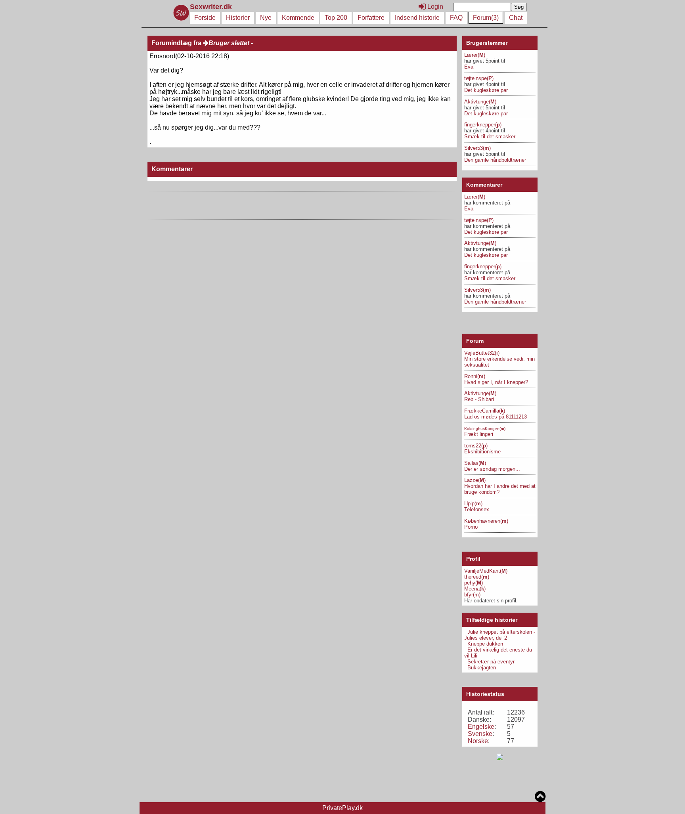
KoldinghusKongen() (484, 428)
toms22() (476, 446)
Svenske (480, 733)
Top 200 (336, 17)
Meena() (475, 589)
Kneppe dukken (485, 644)
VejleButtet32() (481, 353)
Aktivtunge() (480, 102)
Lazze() (475, 480)
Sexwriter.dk (212, 7)
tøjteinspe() (479, 78)
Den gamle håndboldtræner (495, 160)
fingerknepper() (482, 125)
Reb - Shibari (479, 399)
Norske (478, 741)
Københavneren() (486, 521)
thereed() (476, 577)
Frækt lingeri (478, 434)
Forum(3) (486, 17)
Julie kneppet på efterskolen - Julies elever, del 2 (499, 635)
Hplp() (473, 503)
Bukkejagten (481, 668)
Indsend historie (417, 17)
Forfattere (371, 17)
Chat (515, 17)
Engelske (481, 726)
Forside (205, 17)
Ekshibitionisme (482, 452)
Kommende (298, 17)
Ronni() (474, 376)
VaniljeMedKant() (485, 571)
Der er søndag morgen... (492, 469)
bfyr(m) (472, 595)
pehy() (473, 583)
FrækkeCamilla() (484, 411)
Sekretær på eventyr (491, 662)
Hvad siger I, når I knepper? (496, 382)
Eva (468, 67)
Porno (471, 527)
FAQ (456, 17)
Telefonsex (476, 509)
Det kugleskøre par (486, 90)
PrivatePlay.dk (342, 807)
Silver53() (477, 148)
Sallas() (475, 463)
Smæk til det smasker (489, 136)
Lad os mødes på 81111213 (495, 417)
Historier (238, 17)
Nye (266, 17)
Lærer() (474, 55)
